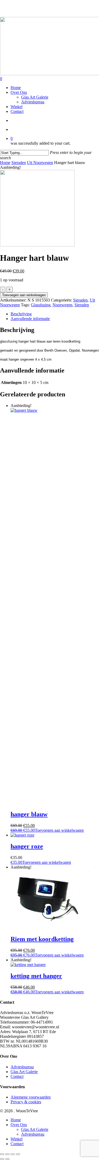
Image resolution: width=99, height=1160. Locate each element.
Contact (17, 1076)
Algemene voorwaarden (31, 1097)
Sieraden (18, 162)
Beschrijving (21, 314)
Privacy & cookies (26, 1102)
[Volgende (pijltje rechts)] (7, 1159)
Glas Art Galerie (24, 1071)
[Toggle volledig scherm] (7, 1154)
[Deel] (13, 1154)
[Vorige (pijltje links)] (2, 1159)
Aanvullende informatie (30, 318)
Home (5, 162)
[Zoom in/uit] (2, 1154)
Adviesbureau (22, 1067)
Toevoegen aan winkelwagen (24, 295)
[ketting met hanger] (28, 964)
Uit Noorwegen (40, 162)
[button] (47, 830)
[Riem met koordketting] (50, 928)
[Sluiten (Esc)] (18, 1154)
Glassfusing (40, 305)
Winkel (16, 1139)
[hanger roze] (22, 835)
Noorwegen (62, 305)
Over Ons (19, 1124)
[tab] (55, 314)
